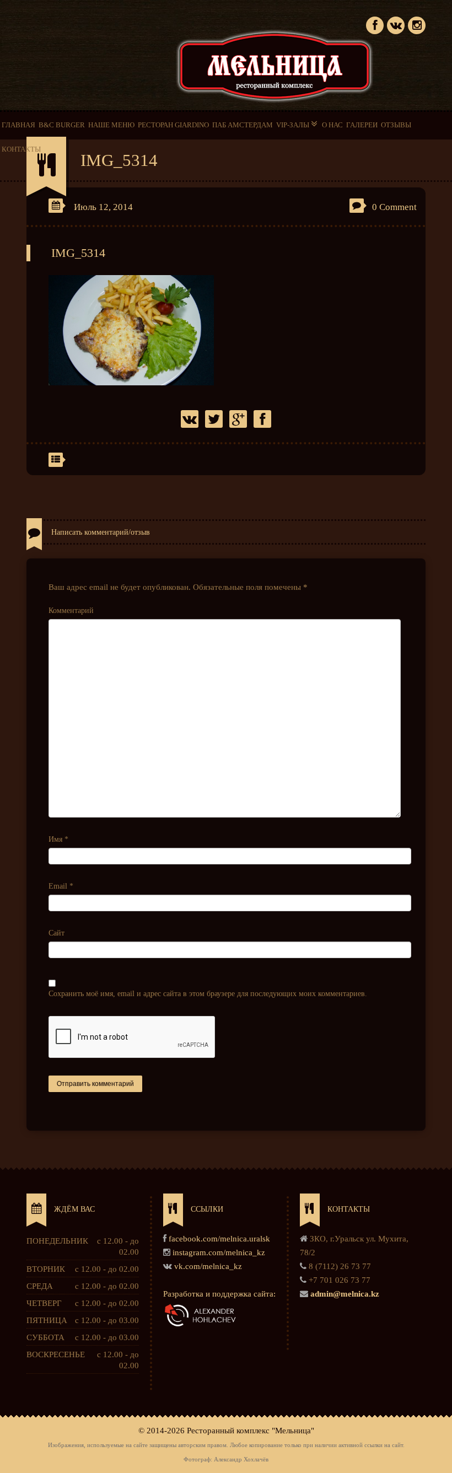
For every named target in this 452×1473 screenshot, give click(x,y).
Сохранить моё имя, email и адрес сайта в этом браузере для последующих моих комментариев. (208, 994)
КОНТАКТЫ (21, 149)
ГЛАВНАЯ (18, 125)
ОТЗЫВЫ (396, 125)
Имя (58, 839)
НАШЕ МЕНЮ (111, 125)
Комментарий (71, 610)
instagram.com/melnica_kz (219, 1252)
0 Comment (394, 207)
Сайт (56, 933)
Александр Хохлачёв (241, 1459)
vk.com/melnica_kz (208, 1266)
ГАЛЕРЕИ (362, 125)
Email (61, 886)
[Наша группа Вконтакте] (396, 24)
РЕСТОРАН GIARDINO (173, 125)
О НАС (332, 125)
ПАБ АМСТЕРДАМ (242, 125)
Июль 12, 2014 (103, 207)
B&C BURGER (62, 125)
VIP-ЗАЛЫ (293, 125)
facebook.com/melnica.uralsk (219, 1238)
